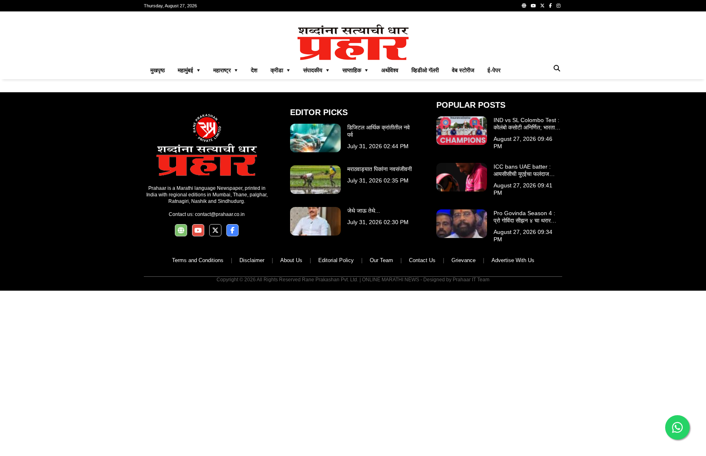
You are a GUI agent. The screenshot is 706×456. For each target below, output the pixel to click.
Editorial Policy (336, 260)
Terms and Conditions (197, 260)
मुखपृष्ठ (157, 70)
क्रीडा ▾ (280, 70)
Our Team (381, 260)
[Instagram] (558, 5)
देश (254, 70)
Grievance (463, 260)
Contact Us (422, 260)
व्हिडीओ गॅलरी (425, 70)
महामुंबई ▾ (189, 70)
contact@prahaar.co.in (220, 214)
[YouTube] (533, 5)
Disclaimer (251, 260)
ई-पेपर (493, 70)
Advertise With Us (513, 260)
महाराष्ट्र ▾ (225, 70)
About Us (291, 260)
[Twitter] (542, 5)
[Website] (524, 5)
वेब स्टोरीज (463, 70)
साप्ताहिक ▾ (355, 70)
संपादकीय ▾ (316, 70)
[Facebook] (550, 5)
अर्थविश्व (389, 70)
